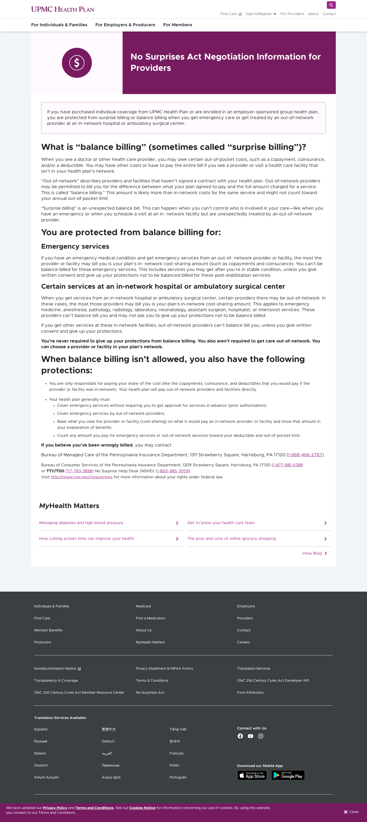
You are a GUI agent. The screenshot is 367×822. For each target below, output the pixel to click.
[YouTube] (250, 738)
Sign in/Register (259, 14)
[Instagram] (261, 738)
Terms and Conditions (94, 808)
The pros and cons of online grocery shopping (231, 539)
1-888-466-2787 (305, 455)
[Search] (331, 5)
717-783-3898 (79, 471)
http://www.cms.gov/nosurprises (82, 477)
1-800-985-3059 (172, 471)
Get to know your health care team (221, 523)
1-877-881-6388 (288, 465)
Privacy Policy (55, 808)
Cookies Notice (142, 808)
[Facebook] (240, 738)
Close (353, 812)
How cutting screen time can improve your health (86, 539)
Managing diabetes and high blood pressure (81, 523)
